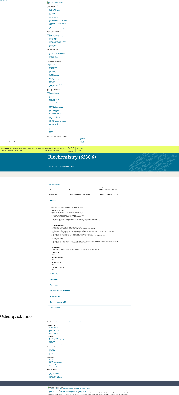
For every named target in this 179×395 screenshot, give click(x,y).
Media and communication (56, 107)
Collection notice (81, 391)
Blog (50, 354)
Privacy (68, 391)
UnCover (51, 349)
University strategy (54, 93)
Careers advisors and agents (56, 28)
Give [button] (48, 49)
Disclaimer (63, 391)
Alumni (51, 129)
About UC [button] (49, 89)
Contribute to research (55, 42)
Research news (53, 45)
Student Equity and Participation (57, 116)
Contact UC (51, 391)
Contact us (52, 46)
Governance (52, 109)
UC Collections (53, 67)
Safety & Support (4, 139)
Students (51, 127)
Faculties (51, 96)
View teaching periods (54, 184)
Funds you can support (55, 55)
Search (48, 136)
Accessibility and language (15, 141)
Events (51, 353)
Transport (51, 77)
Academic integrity (54, 104)
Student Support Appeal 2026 (57, 53)
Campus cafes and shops (55, 72)
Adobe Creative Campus (55, 79)
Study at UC (52, 9)
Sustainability (52, 106)
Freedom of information (55, 377)
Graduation (52, 100)
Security (51, 82)
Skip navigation (4, 0)
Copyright (57, 391)
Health (51, 342)
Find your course (56, 174)
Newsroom (52, 350)
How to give (52, 56)
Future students (53, 327)
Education (52, 341)
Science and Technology (55, 344)
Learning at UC (53, 111)
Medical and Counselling (55, 362)
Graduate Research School (56, 44)
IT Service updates (54, 364)
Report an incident (54, 86)
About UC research (54, 35)
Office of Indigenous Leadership (57, 102)
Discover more (51, 34)
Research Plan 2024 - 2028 (56, 37)
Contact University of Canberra (57, 121)
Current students (68, 322)
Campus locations (54, 97)
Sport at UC (52, 81)
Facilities (51, 68)
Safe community (53, 85)
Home (49, 174)
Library (51, 131)
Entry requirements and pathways (58, 20)
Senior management (54, 95)
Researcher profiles (54, 376)
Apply (50, 24)
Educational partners (54, 99)
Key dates (52, 120)
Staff (50, 128)
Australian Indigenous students (57, 23)
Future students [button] (51, 5)
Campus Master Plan (54, 70)
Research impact (53, 38)
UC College (52, 13)
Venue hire (52, 71)
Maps (50, 132)
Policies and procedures (55, 379)
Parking (51, 78)
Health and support (54, 75)
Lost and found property (55, 84)
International (52, 14)
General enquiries (53, 333)
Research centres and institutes (57, 41)
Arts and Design (53, 338)
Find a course (50, 7)
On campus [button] (50, 61)
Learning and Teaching (55, 113)
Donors (51, 332)
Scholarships (52, 21)
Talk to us (51, 27)
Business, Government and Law (57, 339)
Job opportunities (54, 373)
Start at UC (52, 26)
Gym (50, 365)
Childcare (51, 74)
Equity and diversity (54, 117)
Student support (53, 19)
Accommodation (53, 367)
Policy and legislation (54, 110)
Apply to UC (78, 322)
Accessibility (73, 391)
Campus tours (53, 65)
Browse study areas (54, 10)
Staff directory (53, 374)
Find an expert (53, 352)
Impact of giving (53, 57)
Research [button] (49, 31)
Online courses (53, 12)
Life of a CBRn (53, 39)
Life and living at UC (54, 17)
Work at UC (52, 118)
